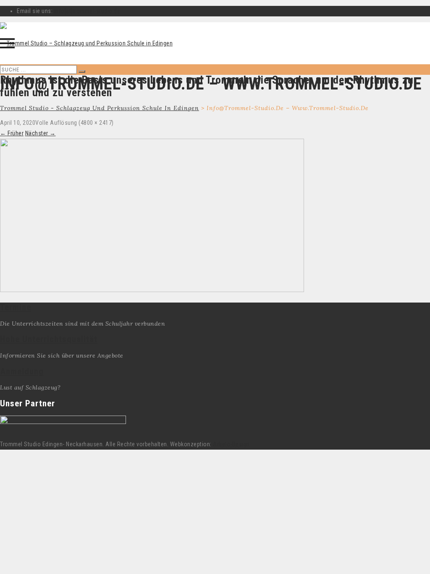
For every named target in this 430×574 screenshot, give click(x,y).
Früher (12, 133)
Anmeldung (22, 371)
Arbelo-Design (231, 444)
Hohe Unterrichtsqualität (48, 339)
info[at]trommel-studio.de (87, 11)
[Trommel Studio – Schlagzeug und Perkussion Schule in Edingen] (86, 43)
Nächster (40, 133)
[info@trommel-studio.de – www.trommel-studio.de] (152, 290)
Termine (15, 307)
